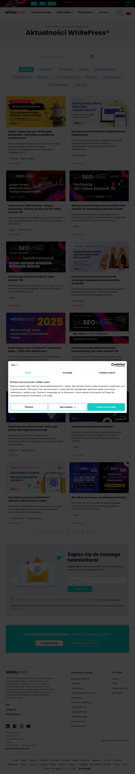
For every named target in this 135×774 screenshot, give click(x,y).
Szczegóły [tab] (67, 372)
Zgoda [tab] (28, 372)
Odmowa (29, 407)
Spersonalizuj (66, 407)
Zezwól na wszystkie (106, 407)
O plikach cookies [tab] (107, 372)
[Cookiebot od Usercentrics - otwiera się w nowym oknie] (113, 365)
